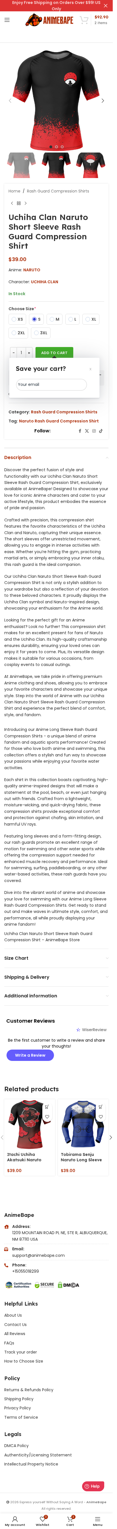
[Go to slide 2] (56, 146)
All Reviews (14, 1333)
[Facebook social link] (79, 431)
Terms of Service (21, 1417)
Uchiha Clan (44, 282)
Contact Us (15, 1324)
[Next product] (25, 203)
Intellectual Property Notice (31, 1464)
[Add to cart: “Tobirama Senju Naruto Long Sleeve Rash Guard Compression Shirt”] (101, 1107)
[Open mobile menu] (7, 20)
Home (14, 191)
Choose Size (22, 309)
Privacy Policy (17, 1408)
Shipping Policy (19, 1399)
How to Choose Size (23, 1361)
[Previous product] (12, 203)
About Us (13, 1315)
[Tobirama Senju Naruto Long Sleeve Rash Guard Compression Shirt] (83, 1124)
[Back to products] (18, 203)
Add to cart (54, 353)
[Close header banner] (106, 5)
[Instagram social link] (94, 431)
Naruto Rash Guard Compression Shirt (59, 421)
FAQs (9, 1343)
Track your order (20, 1352)
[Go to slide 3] (62, 146)
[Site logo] (49, 19)
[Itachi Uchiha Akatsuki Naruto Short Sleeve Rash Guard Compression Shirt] (29, 1124)
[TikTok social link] (100, 431)
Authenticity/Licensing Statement (38, 1455)
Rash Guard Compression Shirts (58, 191)
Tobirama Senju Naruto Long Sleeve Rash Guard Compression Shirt (81, 1163)
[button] (10, 100)
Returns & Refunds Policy (29, 1390)
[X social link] (87, 431)
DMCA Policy (16, 1445)
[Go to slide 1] (50, 146)
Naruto (31, 270)
